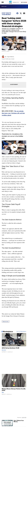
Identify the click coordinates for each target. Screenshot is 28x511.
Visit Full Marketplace (21, 331)
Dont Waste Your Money (6, 13)
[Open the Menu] (2, 2)
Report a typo (6, 321)
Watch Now (23, 2)
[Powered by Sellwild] (24, 417)
